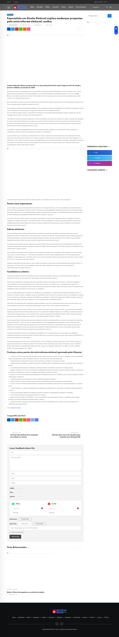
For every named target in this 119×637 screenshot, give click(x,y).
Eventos (92, 617)
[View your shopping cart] (110, 7)
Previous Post (16, 432)
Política (47, 7)
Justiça (99, 617)
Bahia (32, 7)
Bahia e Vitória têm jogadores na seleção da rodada (25, 592)
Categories (36, 617)
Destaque (10, 589)
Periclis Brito (14, 25)
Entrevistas (77, 617)
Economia (56, 7)
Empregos (68, 617)
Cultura (63, 7)
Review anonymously (18, 532)
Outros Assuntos (81, 7)
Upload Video (13, 523)
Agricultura (21, 617)
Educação (40, 7)
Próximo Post (75, 432)
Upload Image (13, 519)
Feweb (75, 629)
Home (9, 2)
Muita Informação (16, 408)
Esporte (71, 7)
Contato (16, 2)
